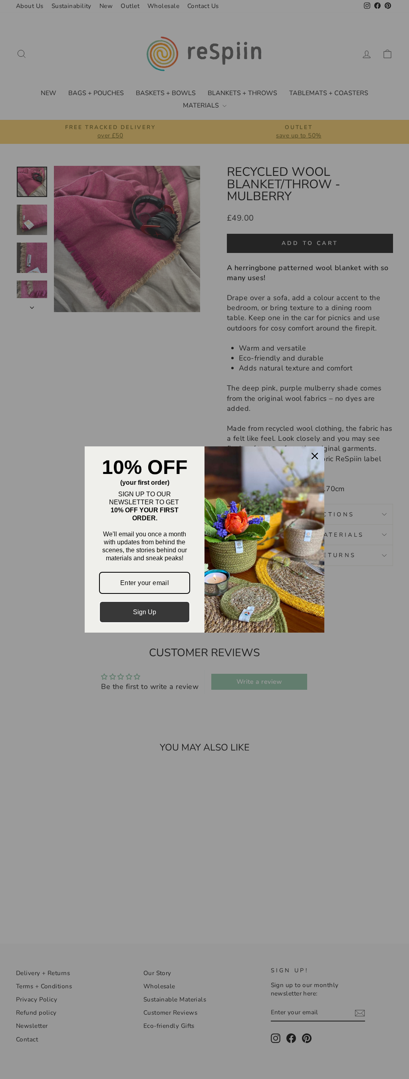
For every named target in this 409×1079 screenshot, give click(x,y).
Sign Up (144, 612)
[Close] (314, 456)
